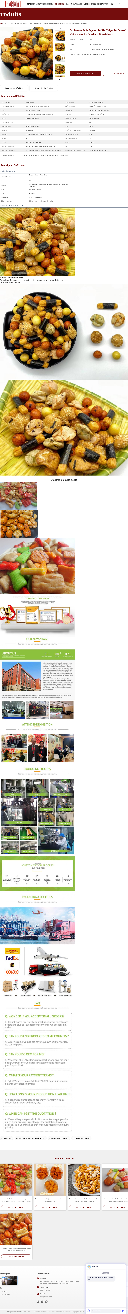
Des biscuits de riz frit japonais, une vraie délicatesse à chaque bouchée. (50, 1200)
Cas (1, 1288)
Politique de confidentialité (14, 1311)
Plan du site (27, 1311)
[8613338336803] (46, 1302)
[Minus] (123, 1267)
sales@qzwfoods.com (46, 1296)
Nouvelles (3, 1291)
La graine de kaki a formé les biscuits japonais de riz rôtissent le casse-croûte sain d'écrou (84, 1200)
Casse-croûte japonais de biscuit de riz (30, 1138)
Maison (31, 4)
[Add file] (88, 1311)
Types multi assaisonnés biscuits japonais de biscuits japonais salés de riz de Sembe (16, 1249)
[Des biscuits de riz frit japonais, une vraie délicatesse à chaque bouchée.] (50, 1180)
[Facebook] (42, 1302)
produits (59, 4)
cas (68, 4)
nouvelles (76, 4)
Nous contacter (5, 1294)
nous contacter (99, 4)
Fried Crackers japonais (81, 1138)
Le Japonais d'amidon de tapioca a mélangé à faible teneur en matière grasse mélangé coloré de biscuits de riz (16, 1200)
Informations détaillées (14, 88)
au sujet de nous (44, 4)
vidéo (87, 4)
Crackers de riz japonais (20, 23)
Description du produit (44, 88)
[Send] (123, 1311)
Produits (10, 23)
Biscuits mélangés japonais (58, 1138)
